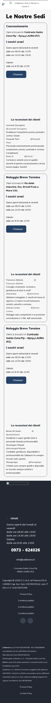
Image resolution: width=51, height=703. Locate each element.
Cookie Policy (26, 693)
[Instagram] (30, 621)
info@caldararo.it (25, 559)
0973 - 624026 (25, 550)
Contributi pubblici (26, 600)
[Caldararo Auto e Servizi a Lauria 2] (25, 4)
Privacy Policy (26, 594)
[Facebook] (23, 621)
